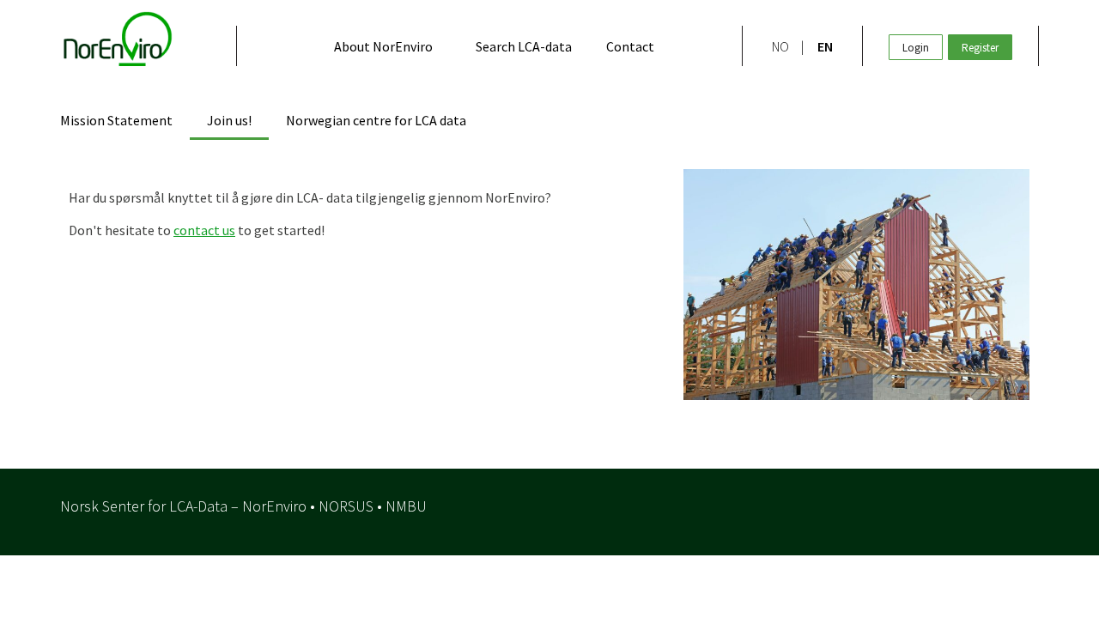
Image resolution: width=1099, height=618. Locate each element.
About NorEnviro (383, 46)
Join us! (229, 120)
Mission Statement (116, 120)
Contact (630, 46)
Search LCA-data (524, 46)
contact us (204, 230)
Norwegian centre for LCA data (376, 120)
